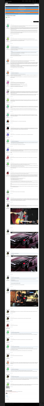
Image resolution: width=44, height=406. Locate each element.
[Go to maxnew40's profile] (8, 39)
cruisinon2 (8, 139)
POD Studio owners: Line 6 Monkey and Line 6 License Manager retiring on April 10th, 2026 (22, 12)
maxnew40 (8, 37)
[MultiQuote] (10, 35)
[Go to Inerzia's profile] (8, 121)
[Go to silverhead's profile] (8, 384)
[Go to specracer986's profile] (8, 253)
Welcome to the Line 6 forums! (22, 6)
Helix (10, 17)
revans (8, 171)
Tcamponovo (7, 126)
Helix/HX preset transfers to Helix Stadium (22, 9)
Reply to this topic (36, 21)
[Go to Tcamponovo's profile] (8, 128)
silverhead (8, 382)
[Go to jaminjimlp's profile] (8, 205)
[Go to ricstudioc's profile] (8, 61)
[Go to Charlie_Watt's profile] (8, 135)
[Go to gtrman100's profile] (8, 164)
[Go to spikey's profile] (8, 192)
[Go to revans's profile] (8, 173)
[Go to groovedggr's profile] (8, 199)
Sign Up (37, 2)
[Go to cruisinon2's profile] (8, 47)
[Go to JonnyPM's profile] (8, 150)
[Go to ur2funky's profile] (8, 157)
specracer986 (7, 251)
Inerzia (8, 119)
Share (7, 18)
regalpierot (8, 104)
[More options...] (11, 37)
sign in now (17, 391)
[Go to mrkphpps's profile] (8, 362)
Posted (12, 45)
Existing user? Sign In (34, 2)
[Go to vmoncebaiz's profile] (8, 91)
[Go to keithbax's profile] (8, 100)
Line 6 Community (8, 1)
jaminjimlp (8, 203)
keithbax (8, 98)
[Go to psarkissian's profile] (8, 82)
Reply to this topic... (10, 393)
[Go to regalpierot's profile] (6, 17)
